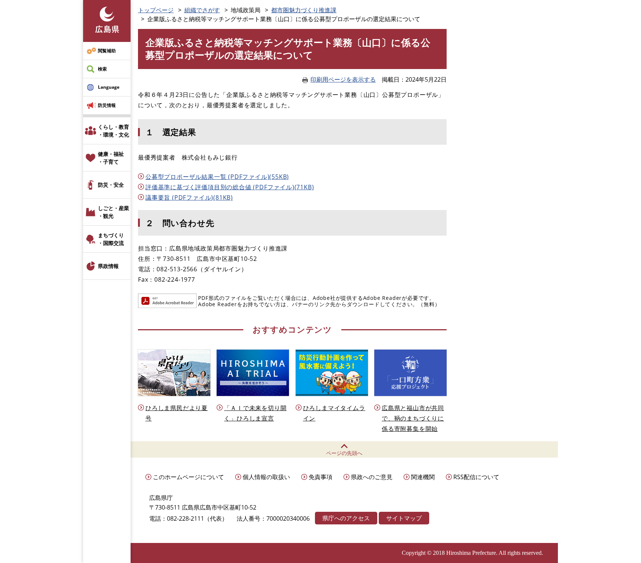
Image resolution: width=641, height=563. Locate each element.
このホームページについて (188, 477)
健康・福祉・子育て (111, 157)
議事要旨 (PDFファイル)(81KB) (189, 197)
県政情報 (108, 265)
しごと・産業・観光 (113, 211)
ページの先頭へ (344, 452)
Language (108, 87)
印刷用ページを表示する (343, 79)
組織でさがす (202, 10)
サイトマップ (404, 518)
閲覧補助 (107, 51)
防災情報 (107, 105)
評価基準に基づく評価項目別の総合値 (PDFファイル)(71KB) (229, 187)
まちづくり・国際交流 (111, 239)
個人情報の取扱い (266, 477)
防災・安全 (111, 184)
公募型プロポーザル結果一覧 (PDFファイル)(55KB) (217, 177)
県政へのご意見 (371, 477)
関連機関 (423, 477)
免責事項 (320, 477)
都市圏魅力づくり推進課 (303, 10)
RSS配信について (476, 477)
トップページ (156, 10)
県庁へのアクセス (346, 518)
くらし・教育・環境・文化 (113, 130)
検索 (102, 69)
